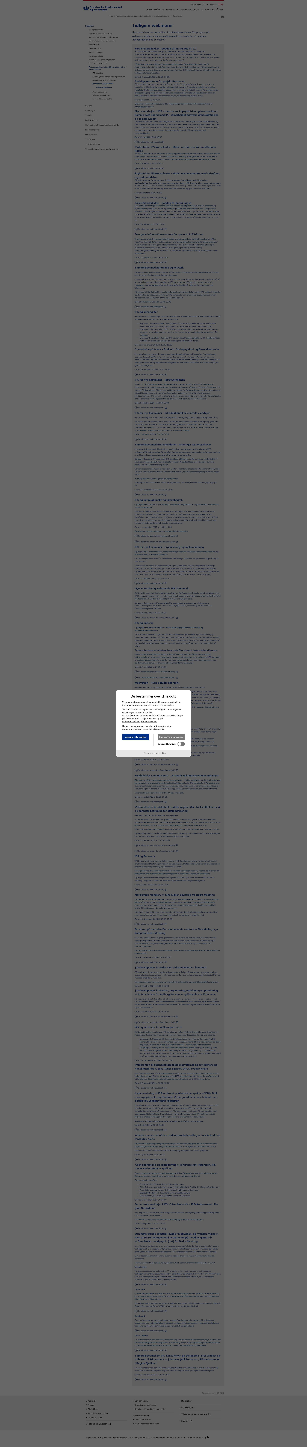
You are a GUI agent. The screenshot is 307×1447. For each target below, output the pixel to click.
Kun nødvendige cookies (171, 737)
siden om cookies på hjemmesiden (139, 721)
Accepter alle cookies (135, 737)
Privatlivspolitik (156, 729)
